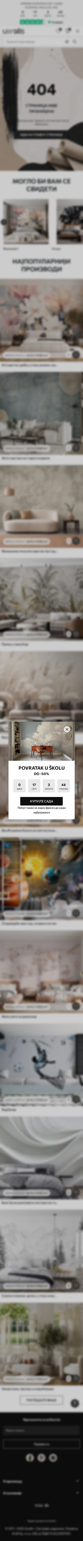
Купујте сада (41, 801)
